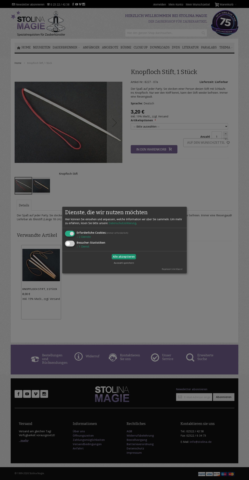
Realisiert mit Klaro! (172, 269)
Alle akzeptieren (124, 256)
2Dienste (84, 237)
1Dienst (83, 246)
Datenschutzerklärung (122, 223)
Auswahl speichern (124, 262)
